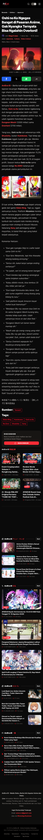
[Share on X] (16, 79)
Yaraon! (18, 410)
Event (27, 486)
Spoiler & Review (30, 461)
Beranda (4, 12)
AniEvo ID (14, 539)
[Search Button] (28, 4)
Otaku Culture (26, 39)
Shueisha (6, 136)
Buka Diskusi (23, 443)
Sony (13, 228)
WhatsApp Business (24, 816)
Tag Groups (25, 836)
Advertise (7, 834)
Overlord (6, 126)
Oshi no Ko (13, 109)
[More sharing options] (36, 79)
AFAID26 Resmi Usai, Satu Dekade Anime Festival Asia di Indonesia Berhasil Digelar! (32, 497)
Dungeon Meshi (9, 122)
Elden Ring (21, 208)
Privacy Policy (25, 834)
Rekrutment (15, 834)
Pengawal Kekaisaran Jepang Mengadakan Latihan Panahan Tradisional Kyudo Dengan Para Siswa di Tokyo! (21, 644)
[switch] (33, 4)
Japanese (20, 12)
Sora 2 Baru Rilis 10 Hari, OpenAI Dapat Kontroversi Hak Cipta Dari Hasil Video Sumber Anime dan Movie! (21, 748)
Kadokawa (22, 136)
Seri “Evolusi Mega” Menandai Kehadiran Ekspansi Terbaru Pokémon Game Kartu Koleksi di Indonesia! (22, 756)
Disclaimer (17, 836)
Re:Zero (6, 424)
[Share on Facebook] (6, 79)
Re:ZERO (18, 166)
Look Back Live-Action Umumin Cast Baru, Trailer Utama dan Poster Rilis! (13, 693)
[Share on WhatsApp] (26, 79)
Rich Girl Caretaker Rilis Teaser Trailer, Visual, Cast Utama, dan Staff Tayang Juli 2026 (13, 706)
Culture (12, 12)
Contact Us (34, 834)
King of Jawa (13, 36)
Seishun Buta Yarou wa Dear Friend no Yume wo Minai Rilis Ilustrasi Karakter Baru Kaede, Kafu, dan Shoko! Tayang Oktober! (27, 561)
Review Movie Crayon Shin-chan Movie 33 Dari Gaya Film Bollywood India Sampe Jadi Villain (31, 472)
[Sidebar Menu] (39, 4)
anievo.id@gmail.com (24, 813)
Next (38, 539)
